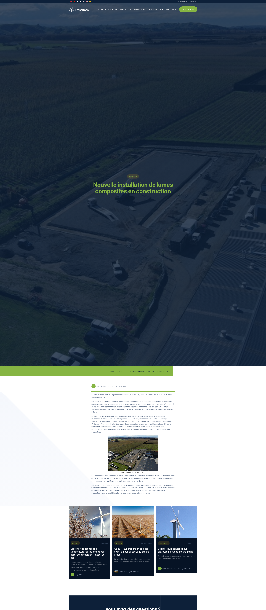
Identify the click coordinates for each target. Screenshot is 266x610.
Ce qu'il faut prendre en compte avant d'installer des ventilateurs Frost (131, 551)
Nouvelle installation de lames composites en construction (147, 371)
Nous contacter (188, 9)
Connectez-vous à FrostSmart (186, 1)
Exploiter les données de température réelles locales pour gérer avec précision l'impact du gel (88, 553)
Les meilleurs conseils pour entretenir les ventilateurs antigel (176, 550)
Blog (120, 371)
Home (112, 371)
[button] (125, 9)
